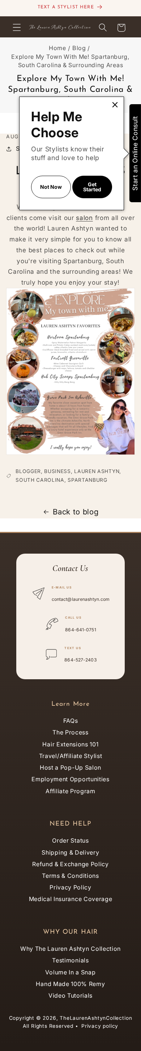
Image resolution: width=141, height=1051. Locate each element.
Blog (79, 48)
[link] (115, 105)
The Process (70, 732)
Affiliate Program (70, 791)
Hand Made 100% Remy (70, 983)
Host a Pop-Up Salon (70, 767)
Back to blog (75, 511)
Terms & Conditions (70, 875)
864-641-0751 (80, 629)
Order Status (70, 840)
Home (57, 48)
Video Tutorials (70, 995)
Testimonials (70, 960)
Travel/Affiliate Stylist (70, 755)
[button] (17, 28)
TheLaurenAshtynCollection (96, 1018)
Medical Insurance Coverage (70, 899)
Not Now (51, 187)
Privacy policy (99, 1026)
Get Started (92, 186)
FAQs (70, 720)
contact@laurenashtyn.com (81, 599)
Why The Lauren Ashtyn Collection (70, 948)
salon (84, 217)
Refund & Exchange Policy (70, 864)
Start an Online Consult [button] (135, 153)
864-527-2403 (80, 660)
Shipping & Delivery (70, 852)
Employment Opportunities (70, 779)
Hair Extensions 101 (70, 744)
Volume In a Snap (70, 972)
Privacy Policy (70, 887)
